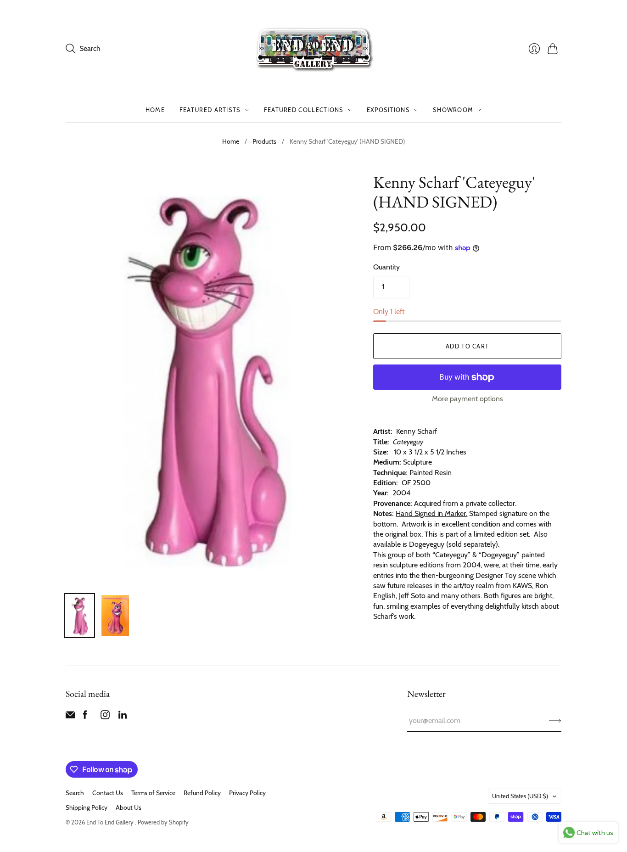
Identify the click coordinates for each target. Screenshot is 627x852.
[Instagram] (105, 716)
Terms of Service (153, 793)
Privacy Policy (247, 793)
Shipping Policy (86, 807)
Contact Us (107, 793)
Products (264, 141)
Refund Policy (202, 793)
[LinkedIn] (122, 716)
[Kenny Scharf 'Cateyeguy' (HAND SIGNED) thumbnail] (79, 615)
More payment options (467, 398)
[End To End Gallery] (313, 48)
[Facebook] (85, 716)
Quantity (386, 267)
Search (75, 793)
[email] (70, 716)
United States (520, 796)
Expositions (388, 109)
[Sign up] (555, 720)
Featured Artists (210, 109)
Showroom (453, 109)
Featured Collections (304, 109)
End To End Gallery (110, 822)
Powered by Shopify (163, 822)
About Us (128, 807)
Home (155, 109)
